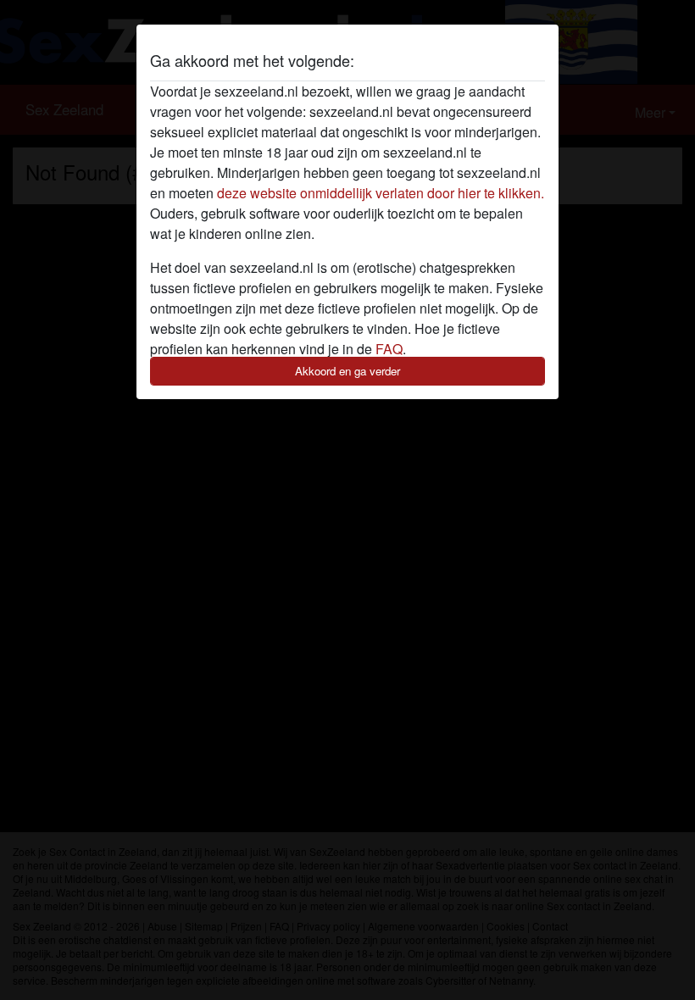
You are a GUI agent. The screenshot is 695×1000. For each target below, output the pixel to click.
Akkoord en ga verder (347, 371)
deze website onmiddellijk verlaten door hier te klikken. (380, 193)
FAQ (389, 348)
